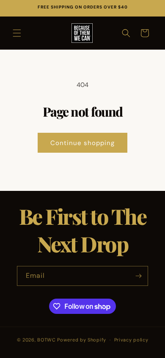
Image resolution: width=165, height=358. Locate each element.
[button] (17, 33)
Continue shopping (82, 143)
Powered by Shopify (81, 340)
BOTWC (47, 340)
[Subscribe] (138, 276)
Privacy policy (131, 340)
